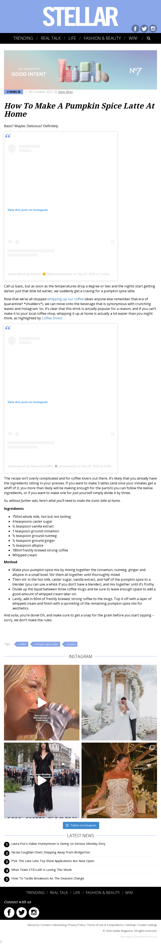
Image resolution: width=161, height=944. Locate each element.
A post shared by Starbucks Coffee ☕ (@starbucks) (42, 466)
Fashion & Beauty (102, 38)
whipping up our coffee (65, 299)
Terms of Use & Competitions (105, 925)
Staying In (13, 92)
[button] (146, 38)
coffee (22, 644)
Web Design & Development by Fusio (138, 936)
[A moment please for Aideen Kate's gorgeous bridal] (119, 780)
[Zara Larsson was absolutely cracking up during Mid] (41, 702)
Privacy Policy (76, 925)
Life (72, 38)
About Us (33, 925)
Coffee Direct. (52, 318)
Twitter (144, 29)
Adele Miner (65, 92)
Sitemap (131, 925)
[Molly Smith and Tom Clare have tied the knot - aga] (119, 702)
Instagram (153, 29)
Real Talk (51, 38)
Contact (46, 925)
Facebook (135, 29)
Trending (23, 38)
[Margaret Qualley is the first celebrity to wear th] (41, 780)
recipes (71, 644)
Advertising (59, 925)
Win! (133, 38)
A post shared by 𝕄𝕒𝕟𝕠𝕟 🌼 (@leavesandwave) (40, 274)
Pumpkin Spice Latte (46, 644)
